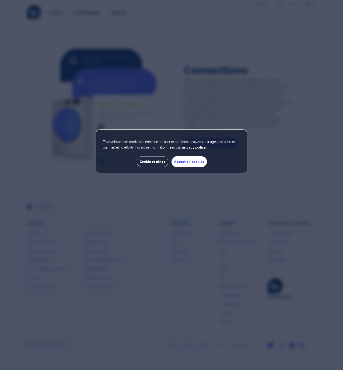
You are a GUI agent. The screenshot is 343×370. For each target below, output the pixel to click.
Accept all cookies (189, 161)
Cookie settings (152, 161)
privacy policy (194, 147)
